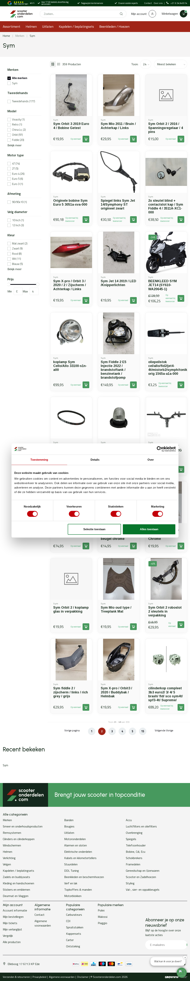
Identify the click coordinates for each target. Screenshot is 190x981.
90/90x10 (19, 202)
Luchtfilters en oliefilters (141, 826)
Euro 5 (17, 179)
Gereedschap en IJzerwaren (142, 870)
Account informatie (15, 910)
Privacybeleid (39, 977)
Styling (130, 883)
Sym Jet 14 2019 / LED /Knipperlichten (118, 283)
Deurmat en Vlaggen (15, 896)
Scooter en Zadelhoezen (141, 877)
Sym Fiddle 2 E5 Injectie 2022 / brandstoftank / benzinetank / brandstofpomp (113, 370)
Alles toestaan (149, 529)
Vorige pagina (72, 730)
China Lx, (19, 129)
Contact (148, 3)
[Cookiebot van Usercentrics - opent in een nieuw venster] (159, 449)
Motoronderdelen (75, 839)
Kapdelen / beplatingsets (76, 26)
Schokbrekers (134, 858)
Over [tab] (151, 459)
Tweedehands (23, 101)
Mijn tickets (10, 923)
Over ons (158, 3)
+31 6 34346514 (179, 3)
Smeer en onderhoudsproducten (22, 826)
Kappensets (73, 933)
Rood (17, 253)
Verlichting (9, 858)
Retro (17, 124)
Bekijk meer (14, 145)
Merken (19, 36)
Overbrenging (134, 832)
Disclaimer (83, 977)
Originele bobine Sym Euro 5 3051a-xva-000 (70, 202)
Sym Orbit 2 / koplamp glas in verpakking (71, 609)
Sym (32, 36)
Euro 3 (17, 184)
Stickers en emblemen (16, 889)
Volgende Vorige (164, 730)
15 (142, 731)
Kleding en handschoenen (18, 883)
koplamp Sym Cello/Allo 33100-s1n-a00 (70, 366)
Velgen (7, 864)
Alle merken (19, 78)
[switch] (74, 514)
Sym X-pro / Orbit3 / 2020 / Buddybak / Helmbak (116, 692)
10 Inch (18, 220)
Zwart (17, 248)
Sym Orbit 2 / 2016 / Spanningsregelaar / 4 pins (165, 127)
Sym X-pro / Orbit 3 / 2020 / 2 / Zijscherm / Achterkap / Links (69, 285)
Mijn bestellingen (13, 916)
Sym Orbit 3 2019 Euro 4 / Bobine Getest (71, 126)
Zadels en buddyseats (16, 877)
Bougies (69, 826)
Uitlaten (47, 26)
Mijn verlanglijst (12, 929)
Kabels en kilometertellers (80, 858)
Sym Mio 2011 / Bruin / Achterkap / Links (118, 126)
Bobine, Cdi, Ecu (135, 851)
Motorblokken (72, 896)
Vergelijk (8, 935)
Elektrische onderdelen (78, 851)
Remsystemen (12, 832)
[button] (181, 972)
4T (16, 163)
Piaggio (102, 923)
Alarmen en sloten (75, 845)
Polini (101, 910)
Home (6, 36)
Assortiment (11, 26)
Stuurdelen (71, 864)
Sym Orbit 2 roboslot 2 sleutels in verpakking (165, 611)
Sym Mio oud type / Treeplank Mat (116, 609)
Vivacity (18, 119)
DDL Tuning (71, 870)
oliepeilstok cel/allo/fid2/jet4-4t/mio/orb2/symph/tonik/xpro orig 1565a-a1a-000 (166, 368)
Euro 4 (18, 173)
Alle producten (12, 942)
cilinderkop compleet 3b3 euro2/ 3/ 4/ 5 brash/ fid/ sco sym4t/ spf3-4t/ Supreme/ (165, 694)
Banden (68, 820)
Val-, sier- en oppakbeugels (142, 889)
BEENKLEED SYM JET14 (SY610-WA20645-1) (162, 285)
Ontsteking (73, 946)
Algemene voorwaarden (43, 923)
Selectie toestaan (94, 529)
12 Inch (18, 225)
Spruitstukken (74, 927)
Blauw (17, 264)
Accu (129, 820)
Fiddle (18, 140)
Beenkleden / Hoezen (114, 26)
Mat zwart (19, 243)
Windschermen (12, 845)
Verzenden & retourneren (16, 977)
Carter (70, 940)
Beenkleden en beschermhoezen (84, 877)
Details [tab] (95, 459)
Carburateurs (74, 914)
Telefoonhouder (136, 845)
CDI (68, 921)
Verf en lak (70, 883)
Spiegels (131, 839)
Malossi (102, 916)
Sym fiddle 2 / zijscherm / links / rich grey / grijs (70, 692)
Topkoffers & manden (78, 889)
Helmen (31, 26)
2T (15, 168)
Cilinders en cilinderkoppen (19, 839)
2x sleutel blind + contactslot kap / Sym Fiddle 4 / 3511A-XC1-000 (165, 206)
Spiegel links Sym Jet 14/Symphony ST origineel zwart (118, 204)
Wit (16, 258)
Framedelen (133, 864)
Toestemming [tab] (39, 459)
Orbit (17, 134)
